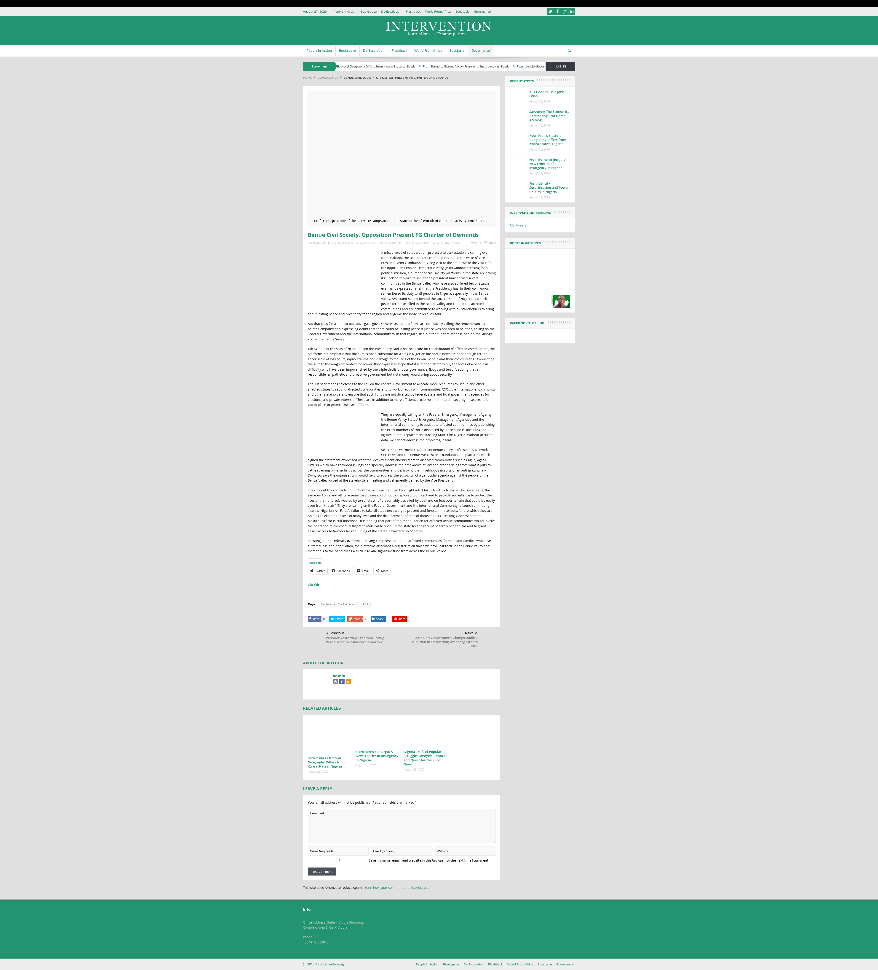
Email (492, 242)
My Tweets (518, 225)
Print (478, 242)
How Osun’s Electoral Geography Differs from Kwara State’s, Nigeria (326, 762)
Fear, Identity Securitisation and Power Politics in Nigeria (512, 66)
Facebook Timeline (527, 323)
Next (469, 633)
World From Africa (438, 11)
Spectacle (462, 11)
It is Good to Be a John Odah (546, 94)
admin (326, 242)
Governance (482, 11)
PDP (426, 242)
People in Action (345, 11)
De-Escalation (391, 11)
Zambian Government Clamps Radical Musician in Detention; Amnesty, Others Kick (444, 641)
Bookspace (369, 11)
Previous (338, 633)
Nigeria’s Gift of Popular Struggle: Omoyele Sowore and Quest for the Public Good (424, 757)
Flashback (413, 11)
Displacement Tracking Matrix (404, 242)
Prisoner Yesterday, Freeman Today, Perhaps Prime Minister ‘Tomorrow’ (355, 640)
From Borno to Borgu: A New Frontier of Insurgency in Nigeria (421, 66)
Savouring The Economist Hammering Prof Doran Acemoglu (549, 115)
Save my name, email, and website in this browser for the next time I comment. (429, 860)
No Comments (441, 242)
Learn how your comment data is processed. (397, 887)
